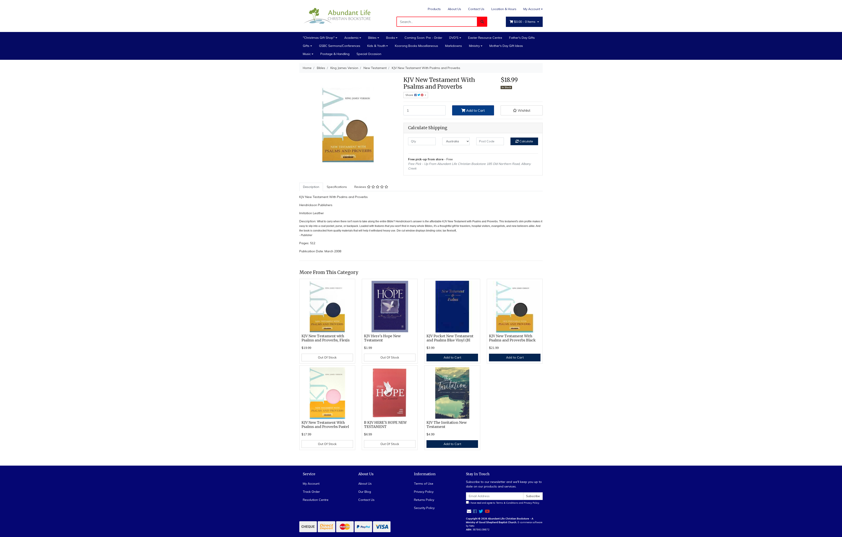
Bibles (372, 38)
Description (311, 187)
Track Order (311, 492)
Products (434, 9)
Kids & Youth (376, 46)
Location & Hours (503, 9)
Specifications (337, 187)
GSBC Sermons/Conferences (339, 46)
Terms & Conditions (507, 502)
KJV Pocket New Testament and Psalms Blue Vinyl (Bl (449, 338)
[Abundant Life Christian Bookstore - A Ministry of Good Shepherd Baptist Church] (337, 16)
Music (307, 54)
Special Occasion (369, 54)
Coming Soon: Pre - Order (423, 38)
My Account (531, 9)
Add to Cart (475, 110)
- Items (525, 22)
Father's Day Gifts (522, 38)
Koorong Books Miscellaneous (416, 46)
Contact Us (476, 9)
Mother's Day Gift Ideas (506, 46)
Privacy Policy (423, 492)
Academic (351, 38)
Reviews (360, 187)
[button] (522, 110)
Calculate (526, 141)
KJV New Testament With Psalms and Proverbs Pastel (325, 424)
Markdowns (453, 46)
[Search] (482, 22)
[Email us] (469, 511)
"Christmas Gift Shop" (319, 38)
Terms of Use (423, 484)
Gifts (306, 46)
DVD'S (453, 38)
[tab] (311, 187)
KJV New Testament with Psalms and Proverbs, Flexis (325, 338)
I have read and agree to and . (504, 502)
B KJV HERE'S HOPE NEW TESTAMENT (385, 424)
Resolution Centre (315, 500)
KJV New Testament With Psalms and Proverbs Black (512, 338)
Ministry (474, 46)
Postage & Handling (335, 54)
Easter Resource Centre (485, 38)
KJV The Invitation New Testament (446, 424)
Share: (409, 95)
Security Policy (424, 508)
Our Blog (364, 492)
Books (390, 38)
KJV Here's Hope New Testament (382, 338)
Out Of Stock (327, 357)
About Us (454, 9)
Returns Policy (424, 500)
